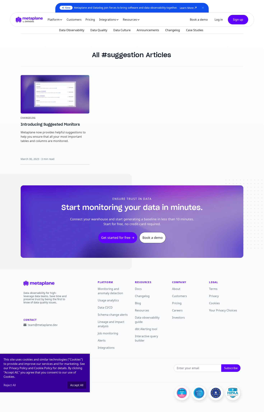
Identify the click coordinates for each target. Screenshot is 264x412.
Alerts (102, 340)
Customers (74, 20)
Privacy (214, 296)
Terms (213, 289)
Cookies (214, 303)
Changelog (142, 296)
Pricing (90, 20)
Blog (138, 303)
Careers (177, 310)
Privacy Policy (18, 368)
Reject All (10, 385)
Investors (178, 317)
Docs (138, 289)
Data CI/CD (105, 307)
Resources (142, 310)
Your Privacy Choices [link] (223, 310)
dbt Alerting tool (146, 329)
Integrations (106, 348)
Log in (219, 20)
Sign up (238, 20)
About (176, 289)
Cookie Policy (43, 368)
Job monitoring (108, 333)
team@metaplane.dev (42, 325)
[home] (29, 19)
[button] (55, 19)
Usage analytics (108, 300)
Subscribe (231, 368)
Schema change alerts (113, 315)
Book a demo (199, 20)
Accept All (76, 385)
